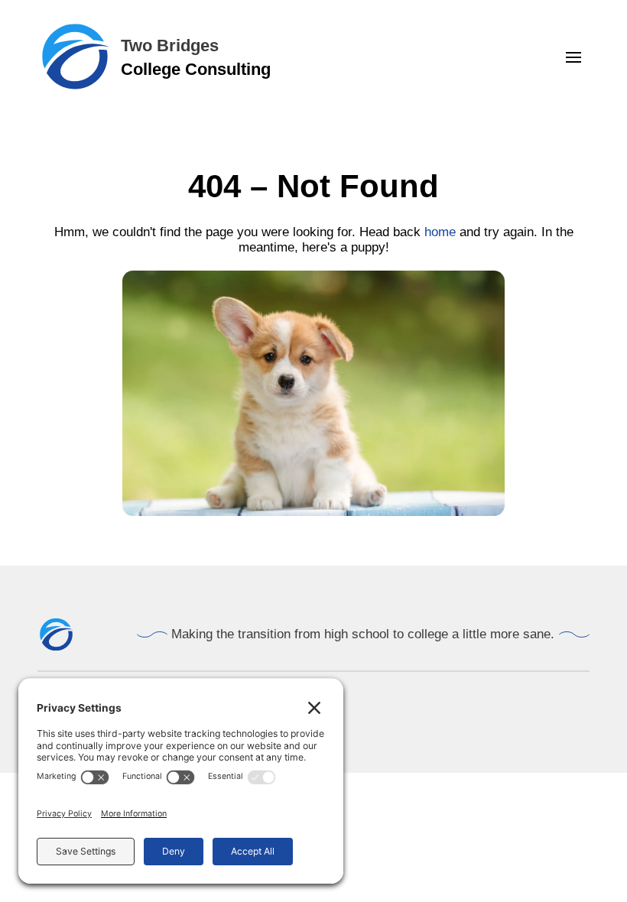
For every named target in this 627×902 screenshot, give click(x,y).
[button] (573, 57)
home (440, 232)
